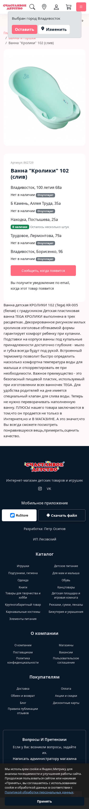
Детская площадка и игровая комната (66, 595)
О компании (23, 645)
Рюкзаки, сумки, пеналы (66, 605)
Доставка (23, 689)
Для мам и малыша (66, 573)
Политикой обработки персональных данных (39, 792)
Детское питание (66, 566)
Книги (23, 587)
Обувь (66, 580)
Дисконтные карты (66, 703)
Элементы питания (23, 619)
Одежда (23, 580)
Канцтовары (66, 587)
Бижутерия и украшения (66, 612)
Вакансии (66, 652)
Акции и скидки (66, 696)
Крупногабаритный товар (23, 605)
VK (49, 488)
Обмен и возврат (23, 696)
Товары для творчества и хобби (23, 595)
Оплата (66, 689)
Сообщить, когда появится (43, 270)
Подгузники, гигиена (23, 573)
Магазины (66, 645)
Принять (44, 801)
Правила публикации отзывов (23, 711)
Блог (23, 703)
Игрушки (23, 566)
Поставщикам (23, 652)
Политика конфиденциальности (23, 660)
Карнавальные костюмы (23, 612)
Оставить (24, 29)
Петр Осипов (55, 528)
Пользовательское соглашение (66, 660)
